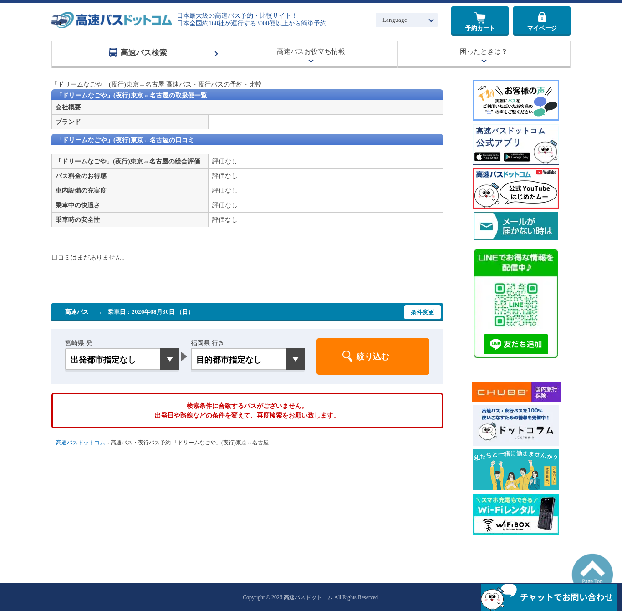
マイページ (542, 28)
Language (394, 19)
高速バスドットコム (80, 443)
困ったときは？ (484, 51)
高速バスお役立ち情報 (311, 51)
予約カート (480, 28)
